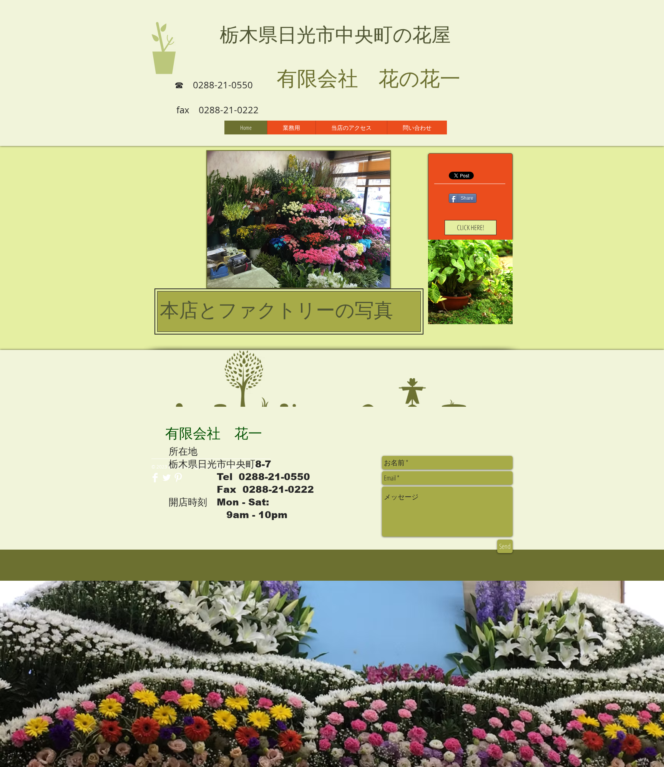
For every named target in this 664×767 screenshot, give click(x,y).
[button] (298, 219)
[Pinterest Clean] (178, 477)
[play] (374, 281)
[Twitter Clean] (166, 477)
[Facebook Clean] (155, 477)
